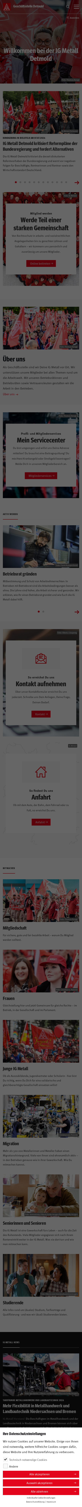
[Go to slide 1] (16, 182)
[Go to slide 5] (34, 182)
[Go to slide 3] (25, 182)
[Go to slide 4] (29, 182)
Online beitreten (40, 263)
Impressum (51, 1501)
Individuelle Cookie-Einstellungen (41, 1497)
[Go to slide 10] (57, 182)
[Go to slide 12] (66, 182)
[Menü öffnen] (76, 7)
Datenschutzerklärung (35, 1501)
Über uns (9, 394)
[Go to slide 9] (52, 182)
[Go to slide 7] (43, 182)
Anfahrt (40, 822)
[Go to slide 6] (38, 182)
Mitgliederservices (40, 476)
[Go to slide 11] (61, 182)
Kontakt (40, 714)
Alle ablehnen (39, 1491)
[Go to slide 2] (20, 182)
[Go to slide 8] (48, 182)
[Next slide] (77, 182)
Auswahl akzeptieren (39, 1483)
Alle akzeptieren (39, 1474)
